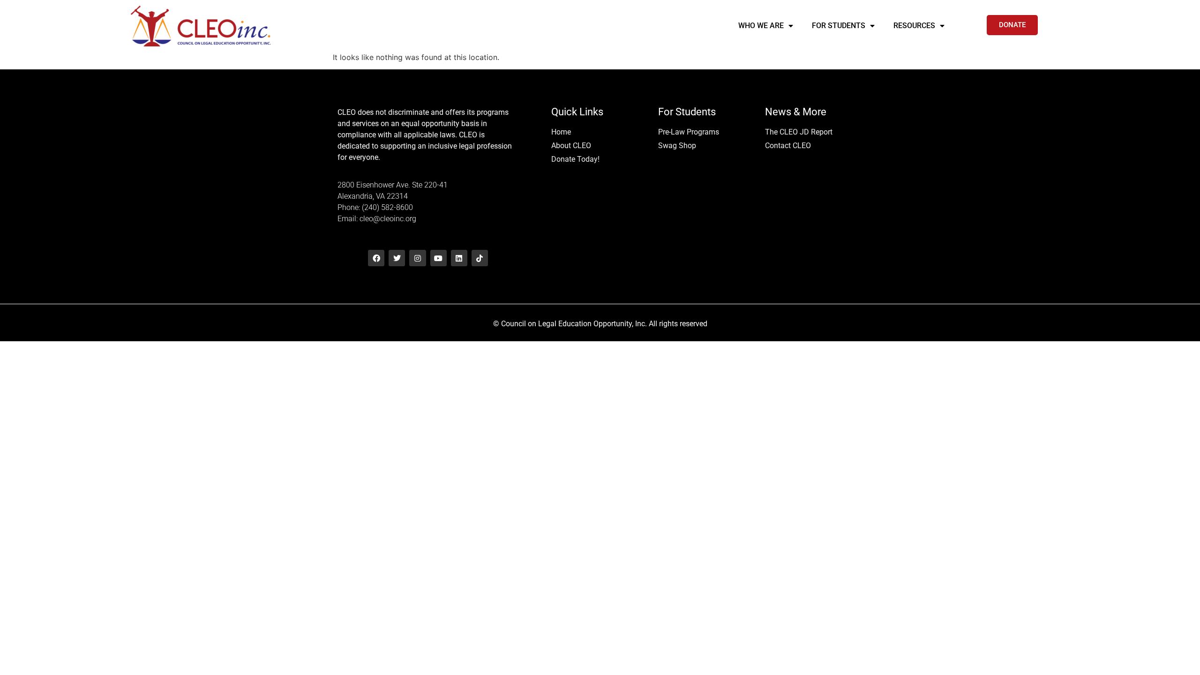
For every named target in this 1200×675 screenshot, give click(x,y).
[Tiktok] (480, 258)
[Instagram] (417, 258)
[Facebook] (376, 258)
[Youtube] (438, 258)
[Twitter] (397, 258)
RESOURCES (914, 25)
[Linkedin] (459, 258)
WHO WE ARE (761, 25)
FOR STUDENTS (838, 25)
